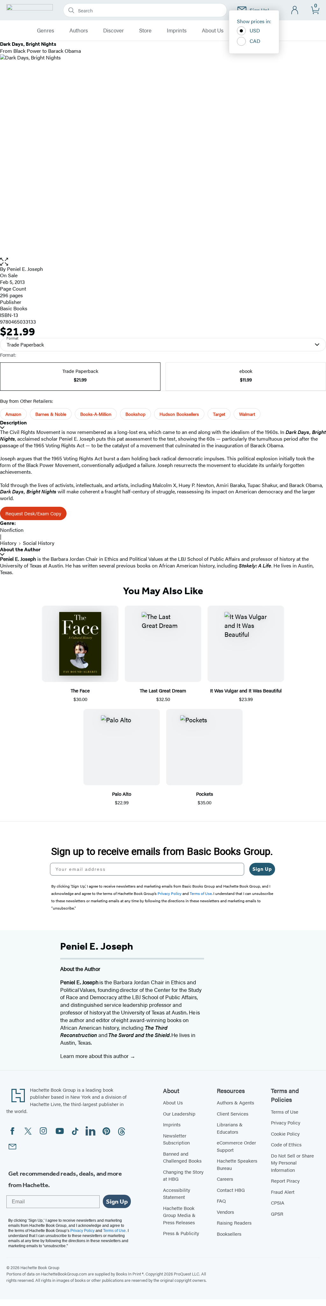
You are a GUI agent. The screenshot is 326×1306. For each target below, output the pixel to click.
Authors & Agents (235, 1102)
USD (255, 30)
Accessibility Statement (176, 1193)
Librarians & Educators (230, 1128)
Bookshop (135, 414)
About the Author (20, 549)
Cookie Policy (285, 1133)
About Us (212, 30)
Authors (78, 30)
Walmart (247, 414)
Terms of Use (284, 1111)
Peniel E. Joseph (25, 268)
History (8, 542)
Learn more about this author (95, 1056)
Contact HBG (231, 1189)
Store (145, 30)
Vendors (225, 1211)
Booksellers (229, 1233)
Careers (225, 1178)
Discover (113, 30)
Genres (45, 30)
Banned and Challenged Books (182, 1157)
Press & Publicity (181, 1233)
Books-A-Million (95, 414)
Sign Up (262, 869)
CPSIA (277, 1202)
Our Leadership (179, 1113)
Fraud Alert (282, 1191)
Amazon (13, 414)
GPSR (277, 1213)
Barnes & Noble (50, 414)
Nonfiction (12, 529)
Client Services (232, 1113)
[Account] (295, 10)
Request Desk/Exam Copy (33, 513)
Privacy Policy (285, 1122)
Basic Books (13, 308)
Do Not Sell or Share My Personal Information (292, 1162)
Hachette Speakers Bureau (237, 1164)
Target (219, 414)
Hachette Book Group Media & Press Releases (179, 1215)
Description (13, 423)
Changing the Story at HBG (183, 1175)
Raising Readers (234, 1222)
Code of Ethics (286, 1144)
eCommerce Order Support (236, 1146)
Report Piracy (285, 1180)
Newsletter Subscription (176, 1139)
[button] (163, 262)
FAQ (221, 1200)
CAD (255, 41)
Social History (38, 542)
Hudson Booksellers (179, 414)
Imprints (177, 30)
